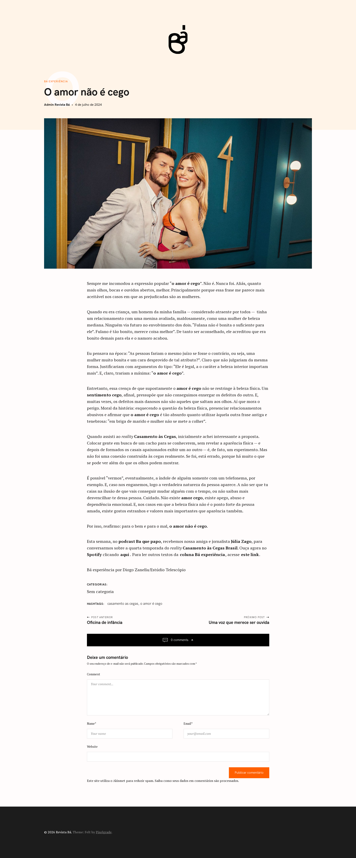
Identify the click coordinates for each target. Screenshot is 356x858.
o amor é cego (151, 604)
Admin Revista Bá (57, 105)
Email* (188, 724)
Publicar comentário (249, 772)
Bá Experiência (56, 81)
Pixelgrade (103, 832)
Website (92, 747)
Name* (91, 724)
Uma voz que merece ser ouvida (239, 622)
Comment (93, 674)
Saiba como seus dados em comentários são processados (196, 780)
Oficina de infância (104, 622)
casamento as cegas (122, 604)
